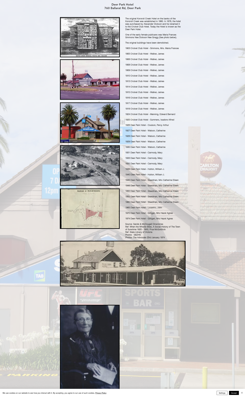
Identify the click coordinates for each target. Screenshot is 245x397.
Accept (234, 393)
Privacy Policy (100, 393)
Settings (222, 393)
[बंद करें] (241, 393)
